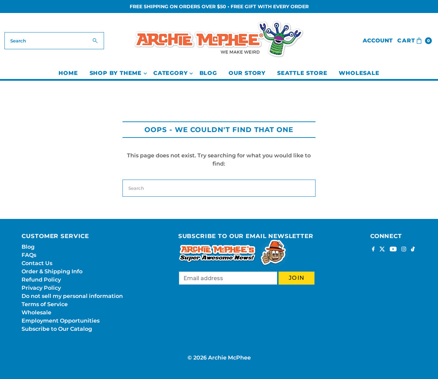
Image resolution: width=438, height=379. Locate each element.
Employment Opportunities (61, 320)
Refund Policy (41, 279)
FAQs (29, 255)
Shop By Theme (116, 73)
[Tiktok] (413, 250)
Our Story (247, 73)
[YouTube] (393, 250)
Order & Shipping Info (52, 271)
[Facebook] (373, 250)
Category (170, 73)
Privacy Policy (41, 288)
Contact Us (37, 263)
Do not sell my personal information (72, 296)
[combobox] (54, 40)
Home (68, 73)
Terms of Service (45, 304)
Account (377, 40)
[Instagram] (403, 250)
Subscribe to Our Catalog (57, 329)
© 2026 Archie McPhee (219, 357)
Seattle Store (302, 73)
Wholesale (359, 73)
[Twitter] (382, 250)
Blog (208, 73)
